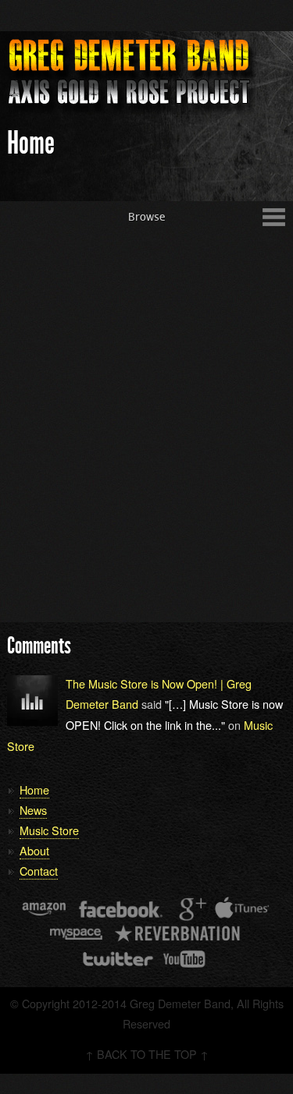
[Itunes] (242, 909)
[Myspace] (75, 934)
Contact (39, 870)
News (33, 810)
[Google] (190, 909)
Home (34, 789)
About (34, 850)
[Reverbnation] (178, 934)
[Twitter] (117, 959)
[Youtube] (185, 959)
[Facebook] (120, 909)
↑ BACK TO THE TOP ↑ (147, 1054)
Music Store (49, 830)
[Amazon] (44, 909)
